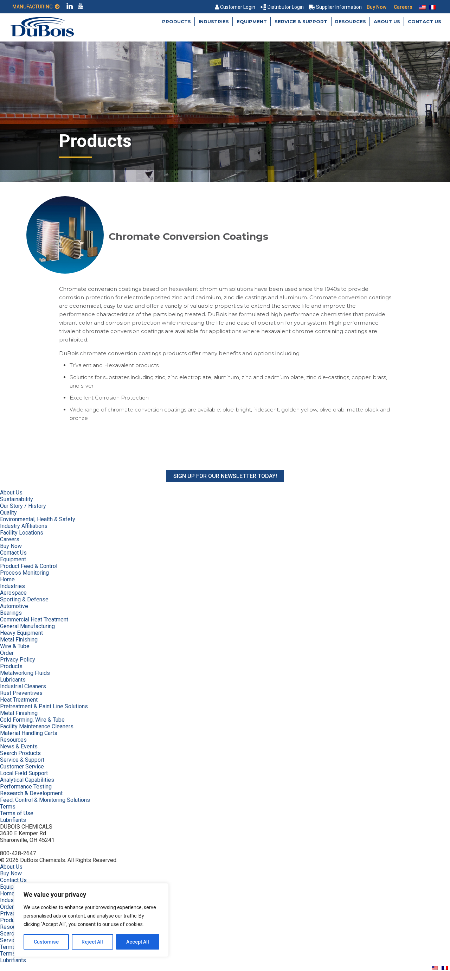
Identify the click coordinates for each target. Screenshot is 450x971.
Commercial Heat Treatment (34, 619)
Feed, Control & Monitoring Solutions (45, 800)
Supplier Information (339, 7)
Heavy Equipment (21, 633)
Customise (46, 942)
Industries (214, 21)
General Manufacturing (27, 626)
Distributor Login (286, 7)
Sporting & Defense (24, 599)
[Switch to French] (432, 7)
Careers (403, 7)
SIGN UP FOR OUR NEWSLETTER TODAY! (225, 476)
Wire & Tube (15, 646)
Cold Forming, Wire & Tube (32, 719)
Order (7, 653)
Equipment (252, 21)
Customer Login (237, 7)
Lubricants (13, 679)
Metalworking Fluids (25, 673)
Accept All (137, 942)
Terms (7, 806)
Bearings (11, 612)
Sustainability (16, 499)
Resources (350, 21)
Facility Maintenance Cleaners (36, 726)
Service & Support (301, 21)
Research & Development (31, 793)
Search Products (20, 753)
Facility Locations (21, 532)
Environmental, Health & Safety (37, 519)
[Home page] (42, 34)
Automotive (14, 606)
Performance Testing (26, 786)
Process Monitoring (24, 572)
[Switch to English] (423, 7)
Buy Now (376, 7)
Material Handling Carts (28, 733)
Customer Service (22, 766)
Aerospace (13, 592)
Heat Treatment (19, 699)
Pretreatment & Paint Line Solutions (44, 706)
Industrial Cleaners (23, 686)
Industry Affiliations (23, 526)
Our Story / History (23, 506)
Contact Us (424, 21)
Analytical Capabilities (27, 780)
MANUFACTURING (33, 6)
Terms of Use (16, 813)
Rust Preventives (21, 693)
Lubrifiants (13, 820)
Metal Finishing (19, 639)
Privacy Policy (17, 659)
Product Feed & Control (28, 566)
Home (7, 579)
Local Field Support (24, 773)
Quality (8, 512)
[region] (91, 920)
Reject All (92, 942)
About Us (387, 21)
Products (176, 21)
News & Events (19, 746)
